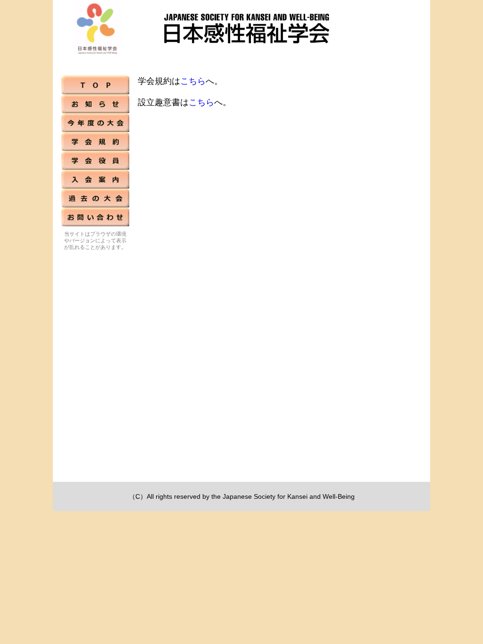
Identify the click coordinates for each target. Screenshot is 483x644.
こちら (193, 81)
